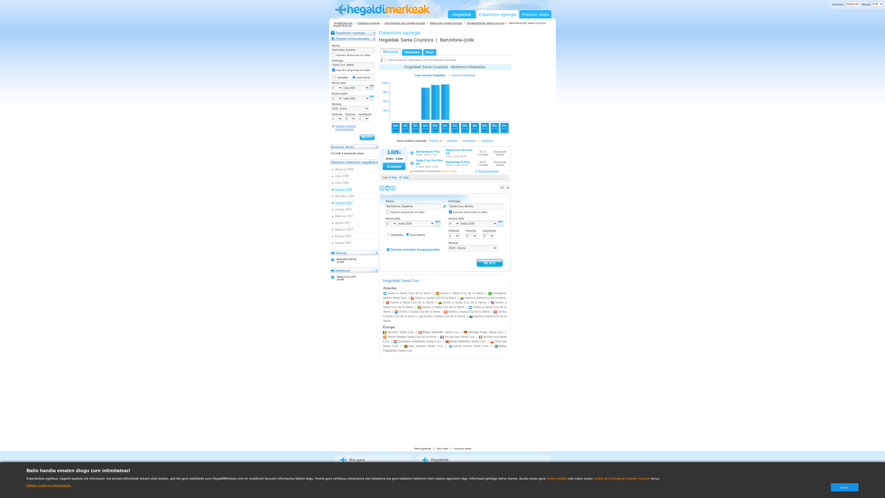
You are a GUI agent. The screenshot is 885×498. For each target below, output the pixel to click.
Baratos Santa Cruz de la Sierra (412, 336)
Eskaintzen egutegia (497, 14)
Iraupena (487, 140)
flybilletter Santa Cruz (441, 332)
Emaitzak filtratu (342, 147)
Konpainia (469, 140)
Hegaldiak (462, 14)
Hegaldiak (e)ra (406, 39)
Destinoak (343, 270)
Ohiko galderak (422, 448)
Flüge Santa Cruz (485, 332)
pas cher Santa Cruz (460, 336)
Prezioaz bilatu (535, 14)
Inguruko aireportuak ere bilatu (353, 55)
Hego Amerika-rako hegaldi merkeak (404, 23)
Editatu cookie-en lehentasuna (49, 485)
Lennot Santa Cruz (471, 346)
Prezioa (434, 140)
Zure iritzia (442, 448)
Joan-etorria (363, 77)
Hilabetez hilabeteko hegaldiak (353, 162)
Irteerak (341, 253)
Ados (845, 487)
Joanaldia (342, 77)
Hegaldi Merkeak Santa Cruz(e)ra (485, 23)
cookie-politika (557, 478)
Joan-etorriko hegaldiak (429, 75)
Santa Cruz (400, 332)
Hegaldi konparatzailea (352, 38)
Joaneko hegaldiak (463, 75)
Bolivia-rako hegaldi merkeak (446, 23)
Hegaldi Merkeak (343, 23)
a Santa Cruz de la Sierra (409, 293)
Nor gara (357, 460)
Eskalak (452, 140)
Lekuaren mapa (462, 448)
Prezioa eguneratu (488, 171)
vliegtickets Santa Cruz (419, 341)
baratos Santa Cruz (425, 346)
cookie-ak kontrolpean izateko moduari (622, 478)
